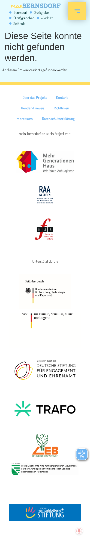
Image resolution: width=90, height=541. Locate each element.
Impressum (24, 118)
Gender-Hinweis (33, 108)
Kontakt (62, 97)
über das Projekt (35, 97)
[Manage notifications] (79, 531)
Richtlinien (61, 108)
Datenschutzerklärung (58, 118)
